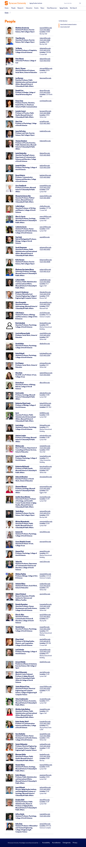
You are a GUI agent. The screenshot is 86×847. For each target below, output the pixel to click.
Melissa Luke (19, 446)
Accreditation (56, 843)
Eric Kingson (19, 363)
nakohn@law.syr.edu (46, 373)
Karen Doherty (20, 175)
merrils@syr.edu (45, 672)
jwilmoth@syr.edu (45, 787)
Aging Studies (64, 8)
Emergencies (67, 843)
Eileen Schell (19, 639)
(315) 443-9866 (45, 736)
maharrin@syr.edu (45, 269)
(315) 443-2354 (45, 167)
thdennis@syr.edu (45, 141)
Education (29, 8)
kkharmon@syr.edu (46, 260)
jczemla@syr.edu (45, 814)
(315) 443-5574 (45, 586)
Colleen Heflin (20, 280)
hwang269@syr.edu (46, 765)
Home (6, 8)
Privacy (75, 843)
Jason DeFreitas (20, 131)
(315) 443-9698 (45, 262)
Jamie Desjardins (20, 153)
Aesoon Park (19, 551)
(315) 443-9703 (45, 61)
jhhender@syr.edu (45, 292)
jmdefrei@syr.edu (45, 131)
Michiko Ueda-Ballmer (22, 709)
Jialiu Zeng (18, 824)
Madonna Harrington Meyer (24, 269)
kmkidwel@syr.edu (45, 353)
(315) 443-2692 (45, 489)
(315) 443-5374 (45, 50)
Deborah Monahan (21, 477)
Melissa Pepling (20, 574)
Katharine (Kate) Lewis (22, 403)
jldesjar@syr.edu (45, 153)
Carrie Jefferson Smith (22, 333)
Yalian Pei (18, 562)
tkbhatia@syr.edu (45, 48)
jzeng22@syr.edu (45, 824)
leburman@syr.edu (45, 78)
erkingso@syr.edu (45, 363)
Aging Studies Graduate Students (68, 24)
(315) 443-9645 (45, 155)
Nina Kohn (18, 373)
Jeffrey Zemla (19, 814)
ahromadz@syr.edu (46, 302)
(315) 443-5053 (45, 789)
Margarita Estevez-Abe (23, 196)
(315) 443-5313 (45, 468)
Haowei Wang (20, 765)
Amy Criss (18, 121)
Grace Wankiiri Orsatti (22, 542)
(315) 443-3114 (45, 271)
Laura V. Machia (20, 456)
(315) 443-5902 (45, 405)
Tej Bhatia (18, 48)
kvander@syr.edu (45, 721)
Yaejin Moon (19, 511)
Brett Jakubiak (20, 323)
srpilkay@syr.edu (45, 584)
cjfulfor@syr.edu (45, 206)
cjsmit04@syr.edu (45, 333)
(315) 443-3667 (45, 123)
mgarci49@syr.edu (45, 216)
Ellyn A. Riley (19, 615)
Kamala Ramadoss (21, 604)
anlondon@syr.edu (45, 436)
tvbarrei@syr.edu (45, 38)
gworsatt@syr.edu (45, 542)
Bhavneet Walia (20, 754)
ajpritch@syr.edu (45, 594)
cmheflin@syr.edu (45, 280)
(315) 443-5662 (45, 177)
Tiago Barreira (20, 38)
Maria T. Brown (20, 68)
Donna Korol (19, 383)
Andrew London (20, 436)
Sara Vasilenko (20, 734)
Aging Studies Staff (65, 27)
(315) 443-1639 (45, 606)
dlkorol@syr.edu (45, 383)
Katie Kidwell (19, 353)
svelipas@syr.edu (45, 744)
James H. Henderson (21, 292)
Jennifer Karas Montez (22, 497)
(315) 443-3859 (45, 198)
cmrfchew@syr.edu (45, 101)
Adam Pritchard (20, 594)
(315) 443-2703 (45, 188)
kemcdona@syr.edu (46, 466)
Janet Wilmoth (20, 787)
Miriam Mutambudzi (22, 521)
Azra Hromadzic (20, 302)
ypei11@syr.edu (45, 562)
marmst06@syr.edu (46, 28)
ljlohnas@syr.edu (45, 425)
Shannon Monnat (21, 486)
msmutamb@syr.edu (46, 521)
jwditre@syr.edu (45, 165)
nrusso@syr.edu (44, 627)
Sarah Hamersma (21, 247)
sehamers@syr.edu (45, 247)
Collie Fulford (19, 206)
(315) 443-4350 (45, 689)
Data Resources (52, 8)
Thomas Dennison (21, 141)
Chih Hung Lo (19, 313)
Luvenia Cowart (20, 111)
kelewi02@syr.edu (45, 403)
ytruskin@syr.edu (45, 699)
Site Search (73, 8)
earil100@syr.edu (45, 615)
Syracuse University (14, 842)
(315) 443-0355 (45, 92)
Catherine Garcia (21, 227)
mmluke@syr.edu (45, 446)
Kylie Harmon (19, 260)
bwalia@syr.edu (44, 754)
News (42, 8)
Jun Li (17, 413)
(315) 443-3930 (45, 756)
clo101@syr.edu (45, 313)
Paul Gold (18, 237)
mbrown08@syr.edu (46, 68)
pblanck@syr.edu (45, 59)
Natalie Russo (20, 627)
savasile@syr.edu (45, 734)
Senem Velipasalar (21, 744)
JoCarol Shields (20, 662)
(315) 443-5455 (45, 249)
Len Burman (19, 78)
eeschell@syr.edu (45, 639)
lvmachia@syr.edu (45, 456)
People (13, 8)
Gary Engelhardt (20, 186)
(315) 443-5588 (45, 40)
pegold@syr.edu (45, 237)
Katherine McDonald (22, 466)
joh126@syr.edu (45, 532)
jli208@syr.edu (44, 413)
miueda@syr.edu (45, 709)
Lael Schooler (19, 650)
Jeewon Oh (19, 532)
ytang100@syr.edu (46, 686)
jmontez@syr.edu (45, 497)
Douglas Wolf (19, 800)
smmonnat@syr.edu (46, 486)
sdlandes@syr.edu (45, 393)
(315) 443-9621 (45, 617)
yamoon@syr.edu (45, 511)
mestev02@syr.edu (46, 196)
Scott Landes (19, 393)
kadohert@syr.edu (45, 175)
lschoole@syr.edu (45, 650)
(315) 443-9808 (45, 113)
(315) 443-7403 (45, 723)
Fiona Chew (19, 101)
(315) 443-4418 (45, 746)
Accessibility (46, 843)
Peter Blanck (19, 59)
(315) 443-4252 (45, 335)
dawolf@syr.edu (45, 800)
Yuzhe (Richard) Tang (22, 686)
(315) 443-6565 (45, 375)
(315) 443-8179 (45, 641)
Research (20, 8)
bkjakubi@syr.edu (45, 323)
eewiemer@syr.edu (45, 775)
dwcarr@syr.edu (45, 90)
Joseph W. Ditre (20, 165)
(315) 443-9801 (45, 30)
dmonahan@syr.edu (46, 477)
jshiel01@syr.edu (45, 662)
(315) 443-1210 (45, 652)
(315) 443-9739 (45, 294)
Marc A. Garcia (20, 216)
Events (36, 8)
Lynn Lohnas (19, 425)
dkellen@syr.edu (45, 344)
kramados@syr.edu (46, 604)
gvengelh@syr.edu (45, 186)
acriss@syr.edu (44, 121)
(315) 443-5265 (45, 448)
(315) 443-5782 (45, 304)
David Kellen (19, 344)
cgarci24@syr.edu (45, 227)
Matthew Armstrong (22, 28)
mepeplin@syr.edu (45, 574)
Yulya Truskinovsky (21, 699)
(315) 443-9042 (45, 282)
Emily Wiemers (20, 775)
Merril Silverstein (21, 672)
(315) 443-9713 (45, 513)
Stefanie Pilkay (20, 584)
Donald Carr (19, 90)
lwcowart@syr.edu (45, 111)
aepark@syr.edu (45, 551)
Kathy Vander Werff (22, 721)
